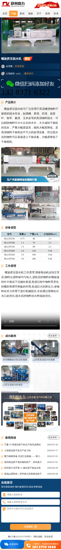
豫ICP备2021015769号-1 (20, 536)
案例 (22, 13)
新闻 (47, 13)
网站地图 (38, 536)
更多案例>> (53, 336)
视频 (30, 13)
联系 (56, 13)
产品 (13, 13)
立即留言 (28, 526)
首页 (5, 13)
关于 (39, 13)
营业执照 (48, 536)
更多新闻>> (53, 437)
